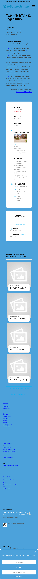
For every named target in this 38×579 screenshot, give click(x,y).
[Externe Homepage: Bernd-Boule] (5, 525)
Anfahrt (5, 422)
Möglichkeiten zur (7, 424)
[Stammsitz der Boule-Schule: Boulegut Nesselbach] (17, 513)
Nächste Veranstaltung (17, 394)
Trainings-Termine (8, 457)
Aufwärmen (6, 487)
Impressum (6, 406)
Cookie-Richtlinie (18, 576)
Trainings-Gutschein (8, 480)
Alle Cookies (19, 562)
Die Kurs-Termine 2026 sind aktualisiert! (19, 1)
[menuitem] (32, 6)
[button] (35, 552)
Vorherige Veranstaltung (21, 388)
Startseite (5, 403)
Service (5, 483)
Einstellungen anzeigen (19, 572)
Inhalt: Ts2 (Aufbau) (21, 161)
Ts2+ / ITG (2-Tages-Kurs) (18, 380)
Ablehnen (19, 567)
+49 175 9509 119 (21, 192)
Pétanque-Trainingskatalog (10, 465)
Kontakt (5, 420)
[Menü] (32, 6)
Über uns (5, 414)
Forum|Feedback (7, 477)
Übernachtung (6, 426)
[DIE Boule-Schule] (16, 6)
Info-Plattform (6, 488)
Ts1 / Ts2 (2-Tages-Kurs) (19, 224)
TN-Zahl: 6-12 (19, 175)
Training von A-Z (7, 443)
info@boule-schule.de (20, 199)
